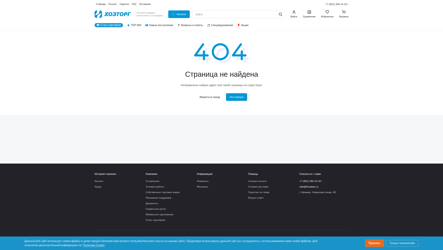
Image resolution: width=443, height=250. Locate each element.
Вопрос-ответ (255, 197)
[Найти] (280, 14)
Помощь (253, 173)
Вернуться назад (210, 96)
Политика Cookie (94, 245)
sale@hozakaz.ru (308, 186)
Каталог (99, 181)
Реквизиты (202, 181)
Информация (204, 173)
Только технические (402, 243)
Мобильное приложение (159, 214)
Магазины (202, 186)
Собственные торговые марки (163, 192)
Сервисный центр (156, 208)
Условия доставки (258, 186)
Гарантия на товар (258, 192)
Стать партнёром (155, 220)
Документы (152, 203)
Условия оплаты (257, 181)
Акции (98, 186)
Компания (151, 173)
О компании (152, 181)
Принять (375, 243)
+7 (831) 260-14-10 (336, 4)
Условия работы (155, 186)
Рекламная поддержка (158, 197)
